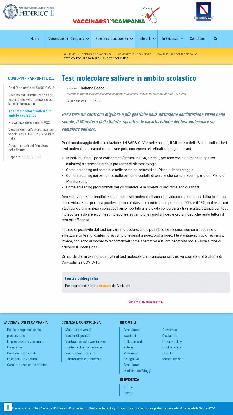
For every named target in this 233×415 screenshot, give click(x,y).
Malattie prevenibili (78, 330)
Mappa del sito (172, 359)
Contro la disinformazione (84, 347)
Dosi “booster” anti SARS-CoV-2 (31, 88)
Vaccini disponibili (77, 336)
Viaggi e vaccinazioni (80, 353)
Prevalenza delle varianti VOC (29, 122)
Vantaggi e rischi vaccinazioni (86, 341)
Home (71, 54)
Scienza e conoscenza (96, 54)
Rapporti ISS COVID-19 (24, 157)
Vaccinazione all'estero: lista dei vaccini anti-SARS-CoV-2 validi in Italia (31, 133)
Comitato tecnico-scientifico (27, 365)
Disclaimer (169, 336)
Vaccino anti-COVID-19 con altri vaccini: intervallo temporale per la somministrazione (31, 99)
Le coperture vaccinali (22, 359)
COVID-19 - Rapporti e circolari (177, 54)
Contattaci (169, 330)
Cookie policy (171, 347)
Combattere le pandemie (134, 54)
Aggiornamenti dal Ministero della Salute (28, 147)
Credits (167, 353)
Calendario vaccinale (22, 353)
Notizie (129, 387)
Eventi (128, 393)
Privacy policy (172, 341)
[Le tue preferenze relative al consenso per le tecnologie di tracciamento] (8, 407)
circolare (105, 286)
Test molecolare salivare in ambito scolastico (29, 113)
